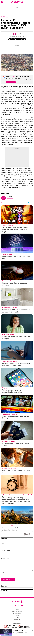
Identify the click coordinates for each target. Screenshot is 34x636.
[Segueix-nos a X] (15, 605)
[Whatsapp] (18, 39)
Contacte (17, 617)
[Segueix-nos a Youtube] (22, 605)
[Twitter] (12, 39)
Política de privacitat (17, 611)
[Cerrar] (32, 630)
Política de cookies (17, 613)
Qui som (17, 615)
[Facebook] (9, 39)
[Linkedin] (15, 39)
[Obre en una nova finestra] (10, 626)
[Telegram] (21, 39)
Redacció (18, 33)
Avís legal (17, 609)
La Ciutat (4, 17)
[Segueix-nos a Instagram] (18, 605)
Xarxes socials (17, 619)
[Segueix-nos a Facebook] (12, 605)
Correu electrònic (5, 550)
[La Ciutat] (17, 2)
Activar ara (10, 82)
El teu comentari (5, 558)
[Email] (24, 39)
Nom (2, 543)
